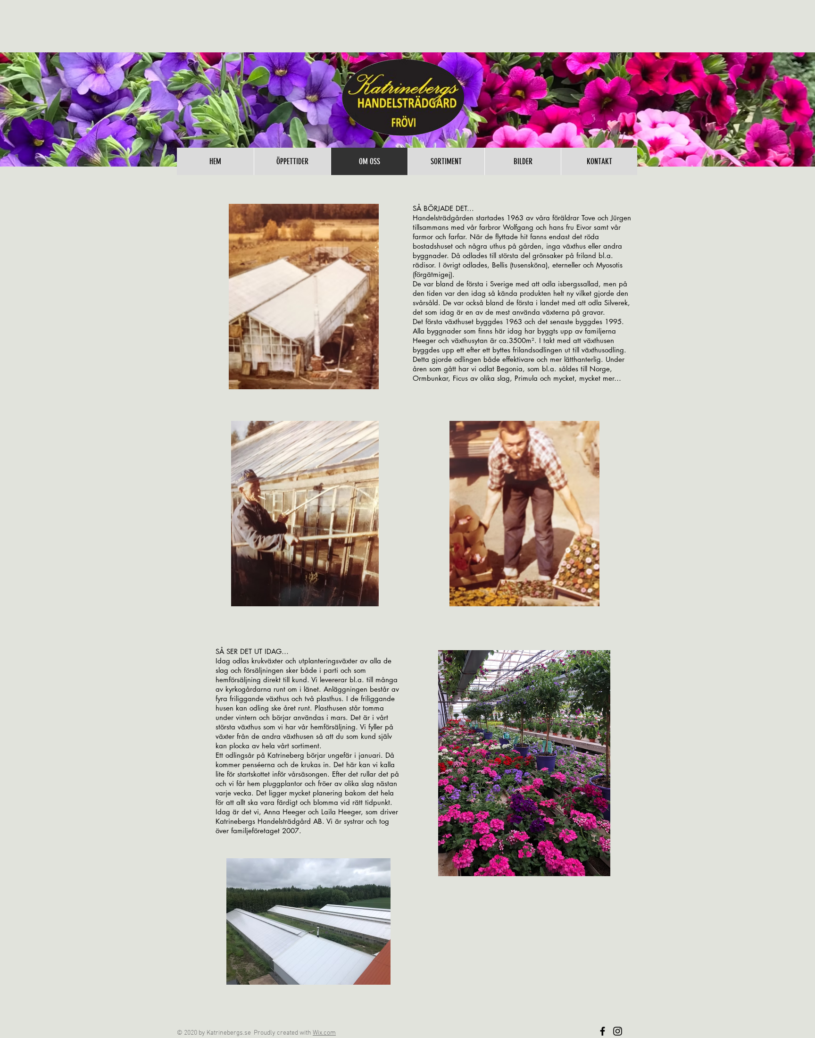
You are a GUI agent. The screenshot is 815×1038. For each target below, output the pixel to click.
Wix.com (324, 1033)
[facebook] (602, 1031)
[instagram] (618, 1031)
